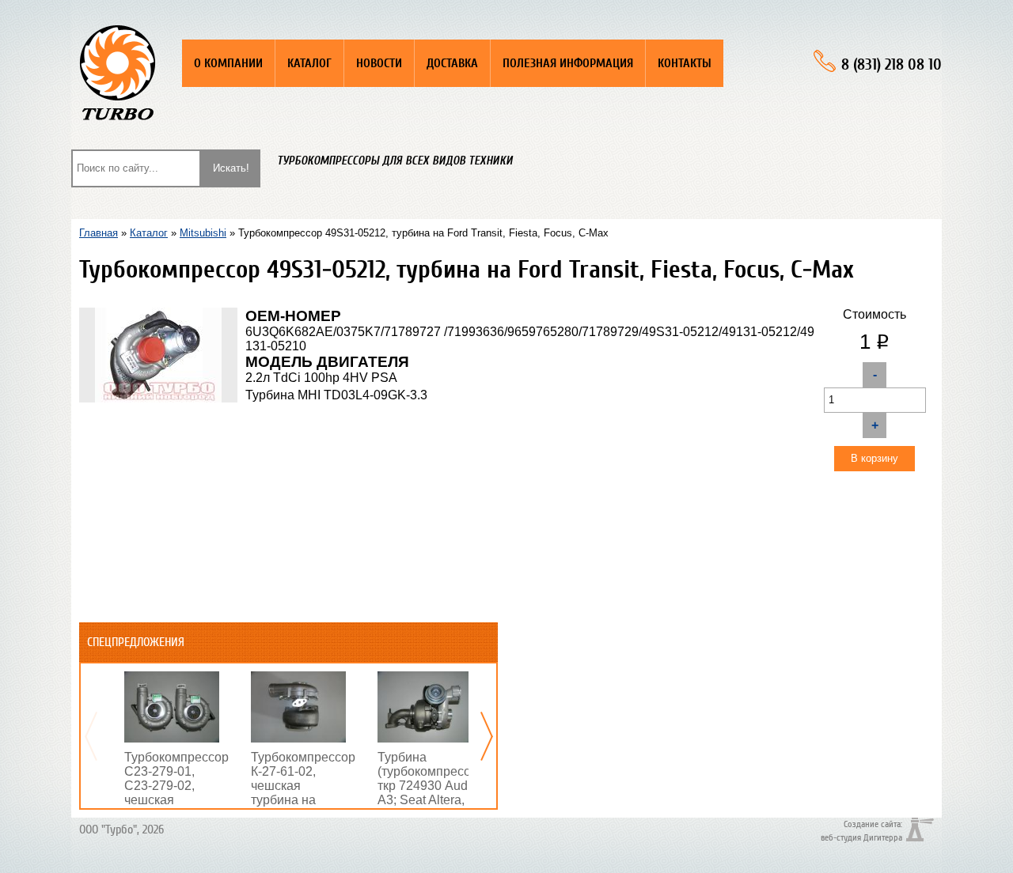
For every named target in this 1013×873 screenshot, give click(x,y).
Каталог (309, 63)
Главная (98, 233)
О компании (228, 63)
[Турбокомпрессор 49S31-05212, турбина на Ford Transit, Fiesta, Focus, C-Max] (158, 314)
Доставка (452, 63)
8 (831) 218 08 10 (891, 64)
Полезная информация (568, 63)
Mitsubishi (203, 233)
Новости (379, 63)
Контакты (684, 63)
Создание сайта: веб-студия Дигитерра (861, 829)
